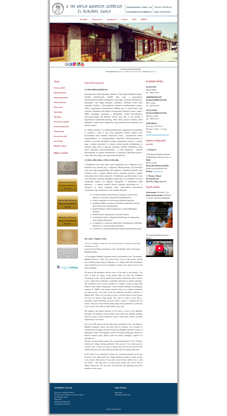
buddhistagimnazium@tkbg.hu (157, 134)
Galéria (125, 19)
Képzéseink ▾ (97, 19)
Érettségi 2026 (59, 87)
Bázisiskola (58, 112)
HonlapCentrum (116, 409)
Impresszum (118, 392)
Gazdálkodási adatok (61, 397)
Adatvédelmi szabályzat (62, 404)
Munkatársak (59, 131)
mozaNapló (58, 141)
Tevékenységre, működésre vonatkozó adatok (69, 395)
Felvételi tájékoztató (61, 126)
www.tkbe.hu (158, 171)
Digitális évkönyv (60, 146)
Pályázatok (58, 107)
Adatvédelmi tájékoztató (123, 395)
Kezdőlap (83, 19)
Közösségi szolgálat (61, 121)
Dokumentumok (60, 102)
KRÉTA (144, 19)
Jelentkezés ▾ (112, 19)
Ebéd (134, 19)
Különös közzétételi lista (62, 402)
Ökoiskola (57, 117)
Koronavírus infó (60, 136)
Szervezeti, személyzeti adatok (64, 392)
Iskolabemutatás (60, 92)
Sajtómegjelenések (61, 97)
